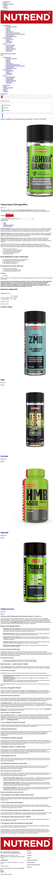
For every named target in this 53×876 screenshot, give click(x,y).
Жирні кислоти (9, 50)
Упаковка (3, 215)
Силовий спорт (7, 25)
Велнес (5, 43)
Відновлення (9, 41)
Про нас (29, 850)
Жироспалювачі (10, 35)
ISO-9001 (29, 853)
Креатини (8, 30)
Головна (2, 119)
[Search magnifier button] (2, 97)
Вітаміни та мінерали (11, 48)
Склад (4, 223)
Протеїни (8, 28)
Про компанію (6, 1)
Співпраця (5, 7)
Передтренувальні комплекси (13, 32)
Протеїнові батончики (11, 36)
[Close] (4, 872)
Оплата (5, 6)
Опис (4, 222)
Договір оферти (30, 862)
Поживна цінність (7, 226)
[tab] (27, 222)
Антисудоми (9, 42)
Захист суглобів (9, 46)
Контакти (29, 866)
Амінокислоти (9, 31)
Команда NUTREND (8, 4)
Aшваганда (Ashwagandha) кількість (10, 218)
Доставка (5, 5)
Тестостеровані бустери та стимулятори (15, 34)
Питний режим (9, 39)
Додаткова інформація (8, 225)
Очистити (8, 217)
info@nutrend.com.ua (16, 853)
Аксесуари (8, 51)
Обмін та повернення (32, 860)
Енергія (8, 40)
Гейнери (8, 29)
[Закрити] (4, 55)
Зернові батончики (10, 45)
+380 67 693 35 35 (7, 851)
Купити (2, 384)
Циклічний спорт (7, 37)
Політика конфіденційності (33, 864)
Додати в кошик (4, 220)
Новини (5, 2)
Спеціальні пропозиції (11, 26)
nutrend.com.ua (8, 666)
